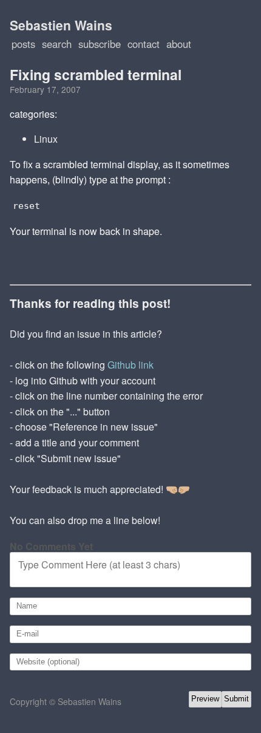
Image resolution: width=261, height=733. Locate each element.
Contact (143, 43)
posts (23, 43)
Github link (130, 365)
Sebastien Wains (61, 25)
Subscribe (99, 43)
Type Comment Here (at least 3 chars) (99, 564)
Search (57, 43)
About (178, 43)
